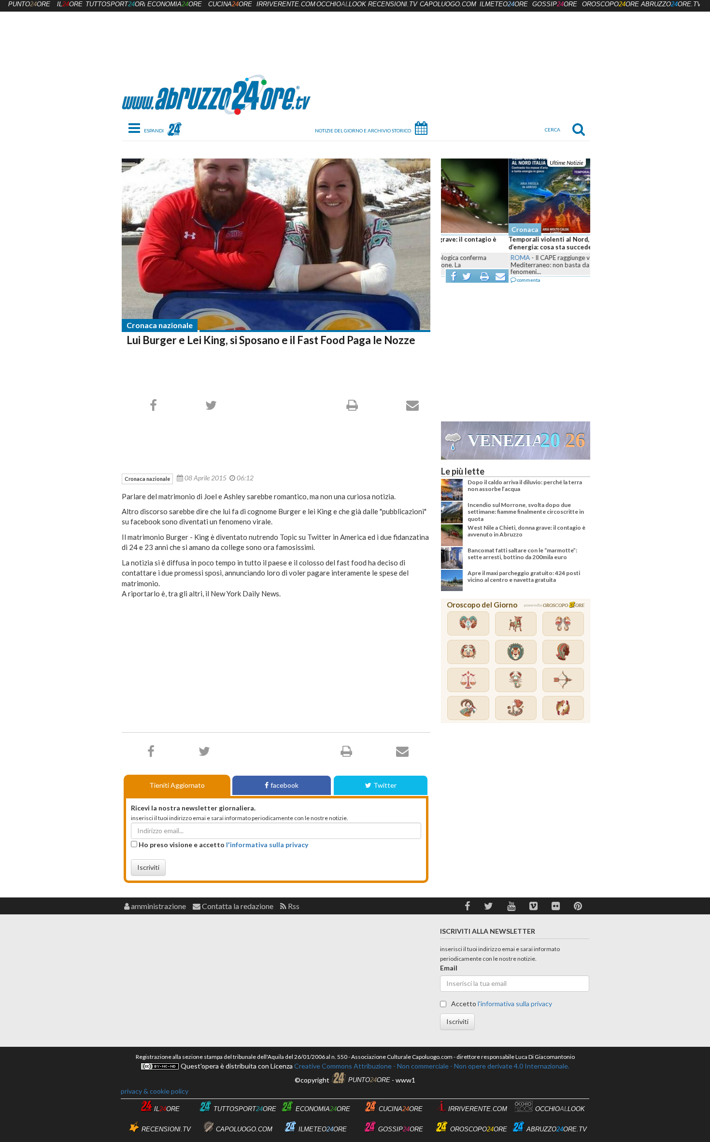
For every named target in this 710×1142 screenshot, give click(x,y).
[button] (467, 905)
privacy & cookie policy (154, 1091)
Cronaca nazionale (160, 325)
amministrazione (157, 906)
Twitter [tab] (385, 785)
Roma (452, 257)
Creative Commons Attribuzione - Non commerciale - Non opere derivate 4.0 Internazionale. (431, 1066)
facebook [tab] (284, 785)
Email (448, 968)
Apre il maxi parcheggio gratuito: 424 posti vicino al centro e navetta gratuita (524, 576)
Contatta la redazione (236, 906)
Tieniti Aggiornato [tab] (177, 785)
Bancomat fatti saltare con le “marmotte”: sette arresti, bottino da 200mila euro (522, 554)
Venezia (504, 440)
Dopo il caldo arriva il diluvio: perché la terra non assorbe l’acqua (525, 485)
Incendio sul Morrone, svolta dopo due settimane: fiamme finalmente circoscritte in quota (526, 511)
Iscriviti (148, 867)
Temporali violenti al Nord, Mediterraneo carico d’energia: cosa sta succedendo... (514, 243)
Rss (292, 906)
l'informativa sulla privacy (267, 844)
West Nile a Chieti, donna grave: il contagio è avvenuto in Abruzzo (526, 531)
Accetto (501, 1003)
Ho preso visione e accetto (222, 844)
